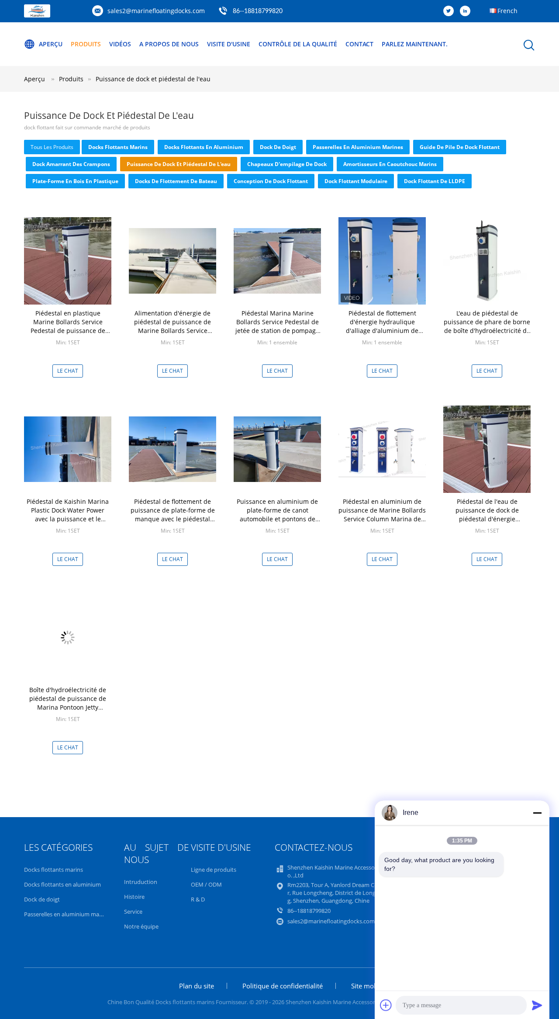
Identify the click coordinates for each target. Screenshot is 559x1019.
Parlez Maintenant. (415, 44)
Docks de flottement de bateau (176, 181)
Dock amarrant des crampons (71, 164)
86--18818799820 (258, 11)
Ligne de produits (213, 869)
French (507, 11)
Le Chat (67, 370)
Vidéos (120, 44)
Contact (359, 44)
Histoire (134, 897)
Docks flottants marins (118, 147)
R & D (198, 899)
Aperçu (50, 44)
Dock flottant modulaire (355, 181)
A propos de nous (169, 44)
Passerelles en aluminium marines (358, 147)
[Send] (537, 1005)
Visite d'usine (228, 44)
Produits (86, 44)
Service (133, 911)
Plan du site (196, 986)
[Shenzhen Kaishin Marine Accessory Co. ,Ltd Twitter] (451, 11)
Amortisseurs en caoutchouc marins (390, 164)
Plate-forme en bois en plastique (75, 181)
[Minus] (537, 813)
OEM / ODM (206, 884)
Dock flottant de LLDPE (434, 181)
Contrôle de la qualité (298, 44)
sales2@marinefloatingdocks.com (156, 11)
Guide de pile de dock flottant (460, 147)
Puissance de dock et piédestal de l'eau (153, 79)
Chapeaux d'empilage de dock (287, 164)
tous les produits (52, 147)
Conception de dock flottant (271, 181)
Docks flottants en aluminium (203, 147)
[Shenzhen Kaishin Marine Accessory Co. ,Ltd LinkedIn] (467, 11)
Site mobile (368, 986)
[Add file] (386, 1005)
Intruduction (140, 882)
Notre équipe (141, 926)
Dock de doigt (278, 147)
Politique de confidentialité (282, 986)
